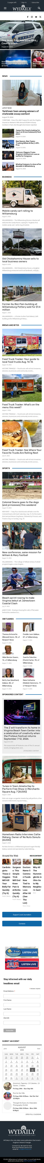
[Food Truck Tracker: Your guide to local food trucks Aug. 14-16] (22, 342)
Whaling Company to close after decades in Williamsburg (28, 165)
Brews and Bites (10, 325)
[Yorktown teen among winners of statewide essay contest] (22, 93)
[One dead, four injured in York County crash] (22, 34)
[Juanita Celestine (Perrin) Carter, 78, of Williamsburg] (28, 649)
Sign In (24, 2)
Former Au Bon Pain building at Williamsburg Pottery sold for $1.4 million (21, 307)
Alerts (4, 37)
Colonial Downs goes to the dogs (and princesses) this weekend (20, 503)
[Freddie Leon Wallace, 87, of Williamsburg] (28, 627)
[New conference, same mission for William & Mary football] (22, 535)
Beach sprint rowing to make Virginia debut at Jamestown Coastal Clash (18, 600)
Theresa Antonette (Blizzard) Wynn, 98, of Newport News (11, 637)
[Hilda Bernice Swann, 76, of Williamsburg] (8, 649)
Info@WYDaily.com (25, 1149)
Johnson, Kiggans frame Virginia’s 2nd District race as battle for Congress (27, 154)
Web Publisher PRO (30, 1161)
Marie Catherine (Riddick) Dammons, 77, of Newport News (32, 683)
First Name (7, 1000)
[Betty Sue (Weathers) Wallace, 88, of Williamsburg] (8, 672)
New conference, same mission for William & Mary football (21, 554)
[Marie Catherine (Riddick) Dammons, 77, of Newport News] (28, 672)
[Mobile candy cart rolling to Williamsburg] (22, 194)
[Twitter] (40, 17)
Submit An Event (10, 1041)
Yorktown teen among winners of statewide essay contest (20, 112)
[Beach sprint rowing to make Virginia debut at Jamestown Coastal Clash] (22, 581)
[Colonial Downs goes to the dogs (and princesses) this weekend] (22, 485)
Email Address (9, 991)
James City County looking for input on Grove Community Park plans (28, 132)
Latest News (7, 108)
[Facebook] (27, 17)
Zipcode (6, 1018)
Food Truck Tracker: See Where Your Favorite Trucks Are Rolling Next (22, 451)
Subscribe (35, 2)
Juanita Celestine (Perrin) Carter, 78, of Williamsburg (31, 660)
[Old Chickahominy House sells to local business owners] (22, 242)
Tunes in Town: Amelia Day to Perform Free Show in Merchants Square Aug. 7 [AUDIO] (20, 789)
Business (7, 177)
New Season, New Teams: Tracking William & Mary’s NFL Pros (27, 143)
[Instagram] (31, 17)
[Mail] (36, 17)
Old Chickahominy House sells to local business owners (20, 260)
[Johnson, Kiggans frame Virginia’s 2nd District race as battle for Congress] (8, 155)
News (5, 76)
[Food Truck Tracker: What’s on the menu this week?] (22, 388)
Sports (6, 468)
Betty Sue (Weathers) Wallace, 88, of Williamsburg (10, 683)
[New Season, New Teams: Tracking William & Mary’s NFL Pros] (8, 144)
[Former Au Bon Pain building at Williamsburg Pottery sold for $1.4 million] (22, 287)
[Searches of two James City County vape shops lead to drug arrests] (15, 59)
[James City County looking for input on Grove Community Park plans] (8, 133)
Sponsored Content (12, 694)
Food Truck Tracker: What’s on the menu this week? (20, 406)
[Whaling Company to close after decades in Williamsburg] (8, 166)
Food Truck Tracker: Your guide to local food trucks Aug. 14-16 (20, 360)
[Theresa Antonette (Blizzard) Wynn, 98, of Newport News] (8, 627)
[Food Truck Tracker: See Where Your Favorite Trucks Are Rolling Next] (22, 433)
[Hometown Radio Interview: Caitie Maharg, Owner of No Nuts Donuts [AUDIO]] (22, 817)
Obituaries (8, 619)
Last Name (7, 1009)
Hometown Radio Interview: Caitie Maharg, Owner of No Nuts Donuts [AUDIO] (21, 837)
